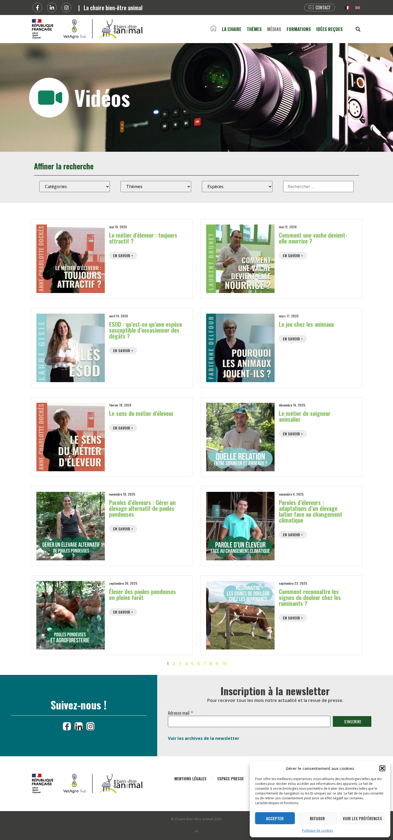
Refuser (317, 818)
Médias (274, 29)
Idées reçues (329, 29)
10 (224, 664)
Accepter (275, 818)
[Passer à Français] (347, 7)
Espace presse (230, 778)
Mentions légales (190, 778)
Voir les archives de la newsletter (203, 738)
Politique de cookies (317, 830)
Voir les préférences (362, 818)
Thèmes (254, 29)
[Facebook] (37, 7)
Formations (299, 29)
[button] (382, 768)
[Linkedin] (52, 7)
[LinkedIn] (79, 726)
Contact (323, 7)
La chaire (231, 29)
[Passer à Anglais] (358, 7)
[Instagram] (66, 7)
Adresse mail (180, 712)
